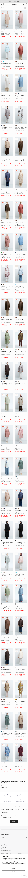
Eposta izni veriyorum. (7, 818)
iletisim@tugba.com (6, 851)
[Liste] (24, 9)
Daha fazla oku (4, 788)
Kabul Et (13, 868)
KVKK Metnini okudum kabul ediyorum (10, 816)
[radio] (1, 31)
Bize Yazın (3, 850)
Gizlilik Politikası (13, 865)
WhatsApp (3, 848)
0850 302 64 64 (4, 846)
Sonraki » (18, 778)
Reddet (13, 871)
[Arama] (4, 5)
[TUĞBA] (14, 5)
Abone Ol (14, 822)
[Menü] (1, 5)
